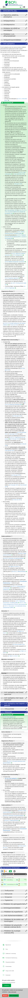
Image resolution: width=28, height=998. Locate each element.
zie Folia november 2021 (19, 644)
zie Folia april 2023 (17, 416)
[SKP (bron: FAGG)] (4, 880)
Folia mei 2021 (14, 324)
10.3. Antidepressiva (17, 255)
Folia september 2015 (19, 174)
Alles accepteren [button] (14, 995)
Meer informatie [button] (12, 992)
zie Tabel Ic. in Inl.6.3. (14, 566)
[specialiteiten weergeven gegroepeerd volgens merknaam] (2, 871)
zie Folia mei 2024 (16, 499)
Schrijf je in (6, 985)
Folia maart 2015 (13, 434)
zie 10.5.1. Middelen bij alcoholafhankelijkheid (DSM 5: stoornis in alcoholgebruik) (15, 236)
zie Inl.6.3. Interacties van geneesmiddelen (13, 558)
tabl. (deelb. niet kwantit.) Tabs (8, 877)
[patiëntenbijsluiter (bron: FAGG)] (5, 880)
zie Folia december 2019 (11, 210)
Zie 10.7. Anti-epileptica (8, 717)
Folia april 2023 (18, 184)
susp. (3, 882)
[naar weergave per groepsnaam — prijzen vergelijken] (2, 880)
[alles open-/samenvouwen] (25, 874)
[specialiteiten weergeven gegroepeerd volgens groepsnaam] (5, 871)
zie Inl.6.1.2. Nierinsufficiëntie (19, 571)
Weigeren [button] (5, 995)
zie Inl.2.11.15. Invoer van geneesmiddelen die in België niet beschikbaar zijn (16, 211)
